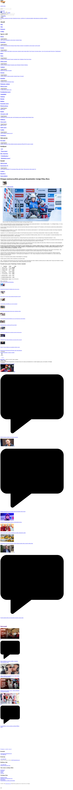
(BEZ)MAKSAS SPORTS (38, 18)
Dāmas (18, 45)
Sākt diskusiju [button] (19, 350)
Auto (10, 89)
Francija (33, 51)
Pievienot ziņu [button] (3, 350)
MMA (1, 125)
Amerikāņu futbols (24, 117)
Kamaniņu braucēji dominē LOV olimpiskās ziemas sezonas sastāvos (9, 289)
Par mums (28, 144)
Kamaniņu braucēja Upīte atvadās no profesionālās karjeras (11, 522)
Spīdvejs (7, 89)
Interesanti (3, 626)
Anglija (22, 51)
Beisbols (29, 117)
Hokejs (22, 169)
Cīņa (4, 125)
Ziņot (5, 360)
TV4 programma (13, 169)
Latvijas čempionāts (6, 40)
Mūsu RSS (24, 144)
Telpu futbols (9, 51)
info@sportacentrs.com (15, 760)
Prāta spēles (10, 117)
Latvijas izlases (12, 40)
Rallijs (3, 89)
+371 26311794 (3, 764)
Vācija (30, 51)
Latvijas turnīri (37, 45)
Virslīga (5, 51)
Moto (5, 89)
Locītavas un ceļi (9, 133)
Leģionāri (17, 40)
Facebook (4, 12)
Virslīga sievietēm (10, 76)
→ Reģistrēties (3, 16)
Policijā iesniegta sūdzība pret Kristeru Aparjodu (9, 437)
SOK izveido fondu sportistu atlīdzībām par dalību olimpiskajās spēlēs (13, 532)
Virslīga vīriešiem (3, 76)
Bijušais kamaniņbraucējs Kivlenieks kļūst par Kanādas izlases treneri (12, 511)
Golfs (14, 117)
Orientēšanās (2, 117)
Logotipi (31, 144)
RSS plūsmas (2, 779)
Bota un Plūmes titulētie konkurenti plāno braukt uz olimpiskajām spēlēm (10, 311)
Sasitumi (4, 133)
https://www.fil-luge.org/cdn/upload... (7, 282)
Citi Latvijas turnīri (47, 51)
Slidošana (26, 64)
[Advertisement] (10, 737)
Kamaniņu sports (14, 64)
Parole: (1, 14)
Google (8, 12)
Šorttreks (22, 64)
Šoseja (4, 109)
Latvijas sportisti (7, 59)
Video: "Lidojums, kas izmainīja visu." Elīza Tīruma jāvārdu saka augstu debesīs (9, 676)
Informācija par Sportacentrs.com (6, 778)
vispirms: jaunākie (11, 352)
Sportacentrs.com (8, 783)
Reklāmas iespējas (3, 777)
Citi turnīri (10, 70)
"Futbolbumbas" (58, 51)
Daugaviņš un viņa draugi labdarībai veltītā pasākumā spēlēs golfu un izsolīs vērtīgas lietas (16, 543)
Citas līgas (36, 51)
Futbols (4, 169)
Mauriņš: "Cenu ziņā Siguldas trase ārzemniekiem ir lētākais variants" (10, 347)
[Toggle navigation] (0, 19)
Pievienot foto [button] (8, 350)
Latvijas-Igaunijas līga (7, 45)
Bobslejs (5, 64)
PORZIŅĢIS (15, 18)
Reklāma (2, 144)
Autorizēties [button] (2, 11)
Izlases (20, 40)
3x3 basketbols (26, 45)
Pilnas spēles (18, 169)
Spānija (25, 51)
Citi (5, 125)
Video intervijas (26, 169)
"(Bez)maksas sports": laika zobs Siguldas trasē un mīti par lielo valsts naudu (11, 339)
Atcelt (2, 360)
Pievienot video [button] (14, 350)
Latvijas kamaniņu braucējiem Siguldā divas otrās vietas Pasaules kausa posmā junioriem (12, 318)
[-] (3, 357)
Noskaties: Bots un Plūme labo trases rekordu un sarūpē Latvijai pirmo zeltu (11, 332)
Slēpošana (19, 64)
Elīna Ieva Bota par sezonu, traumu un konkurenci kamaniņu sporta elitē (10, 296)
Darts (33, 117)
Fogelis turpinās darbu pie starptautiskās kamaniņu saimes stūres (11, 617)
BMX (1, 109)
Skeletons (2, 64)
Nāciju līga (53, 51)
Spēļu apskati (32, 169)
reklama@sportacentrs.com (5, 765)
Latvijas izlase (14, 51)
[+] (2, 357)
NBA (11, 18)
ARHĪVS (45, 18)
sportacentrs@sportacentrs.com (6, 753)
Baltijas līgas (2, 70)
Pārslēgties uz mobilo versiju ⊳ (6, 749)
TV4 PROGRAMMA (29, 18)
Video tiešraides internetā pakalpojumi (15, 144)
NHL (19, 18)
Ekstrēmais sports (18, 117)
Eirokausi (12, 45)
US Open (2, 59)
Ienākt (2, 17)
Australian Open (17, 59)
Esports (6, 117)
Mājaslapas (6, 144)
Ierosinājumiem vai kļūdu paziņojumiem (7, 780)
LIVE (1, 169)
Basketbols (8, 169)
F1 (0, 89)
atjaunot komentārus (4, 352)
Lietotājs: (2, 13)
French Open (26, 59)
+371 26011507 (3, 754)
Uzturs (1, 133)
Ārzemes (11, 59)
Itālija (28, 51)
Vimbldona (22, 59)
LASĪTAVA (22, 18)
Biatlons (8, 64)
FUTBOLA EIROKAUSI (5, 18)
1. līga (42, 51)
